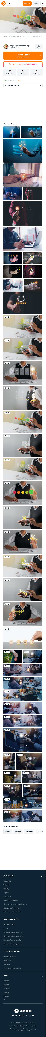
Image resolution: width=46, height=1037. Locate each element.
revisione (29, 955)
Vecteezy (6, 1009)
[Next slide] (37, 955)
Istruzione (7, 1021)
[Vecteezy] (3, 3)
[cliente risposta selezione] (22, 162)
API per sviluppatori (10, 1025)
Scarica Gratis (23, 55)
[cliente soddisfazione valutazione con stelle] (11, 131)
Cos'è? (19, 80)
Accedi (36, 3)
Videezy (6, 1013)
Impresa (6, 1017)
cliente (7, 955)
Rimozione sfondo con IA (12, 1032)
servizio (18, 955)
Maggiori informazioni (12, 84)
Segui (39, 48)
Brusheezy (7, 1005)
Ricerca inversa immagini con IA (15, 1028)
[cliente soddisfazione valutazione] (14, 143)
